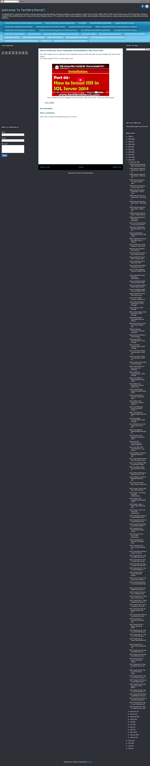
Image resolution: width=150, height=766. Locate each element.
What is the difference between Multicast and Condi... (136, 379)
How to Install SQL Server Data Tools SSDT (137, 262)
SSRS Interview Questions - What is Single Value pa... (137, 213)
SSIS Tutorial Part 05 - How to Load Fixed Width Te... (137, 690)
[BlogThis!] (47, 103)
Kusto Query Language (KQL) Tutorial (18, 27)
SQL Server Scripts (88, 34)
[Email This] (45, 103)
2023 (130, 142)
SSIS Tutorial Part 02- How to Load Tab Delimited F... (137, 703)
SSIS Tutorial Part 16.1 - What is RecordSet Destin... (136, 626)
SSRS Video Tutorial (55, 37)
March (132, 732)
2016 (130, 157)
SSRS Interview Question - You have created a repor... (137, 181)
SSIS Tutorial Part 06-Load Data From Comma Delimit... (137, 685)
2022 (130, 144)
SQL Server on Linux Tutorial (110, 34)
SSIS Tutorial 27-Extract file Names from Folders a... (137, 578)
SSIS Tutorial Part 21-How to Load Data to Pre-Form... (138, 605)
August (132, 719)
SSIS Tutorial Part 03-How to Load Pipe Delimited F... (138, 699)
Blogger (89, 762)
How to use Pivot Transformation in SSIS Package (137, 346)
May (131, 727)
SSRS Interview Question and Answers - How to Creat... (137, 191)
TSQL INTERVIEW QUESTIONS (77, 37)
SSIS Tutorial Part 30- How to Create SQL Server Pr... (138, 564)
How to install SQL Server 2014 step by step (137, 294)
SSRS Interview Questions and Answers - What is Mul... (137, 208)
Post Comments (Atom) (85, 173)
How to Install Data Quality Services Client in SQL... (137, 282)
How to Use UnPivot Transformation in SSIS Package (137, 340)
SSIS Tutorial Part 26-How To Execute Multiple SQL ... (137, 583)
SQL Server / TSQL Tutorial (14, 34)
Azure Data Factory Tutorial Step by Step (60, 23)
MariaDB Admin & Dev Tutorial (80, 27)
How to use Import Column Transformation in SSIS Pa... (137, 358)
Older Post (117, 167)
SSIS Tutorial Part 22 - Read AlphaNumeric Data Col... (137, 601)
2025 (130, 139)
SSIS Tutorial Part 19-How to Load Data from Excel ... (138, 615)
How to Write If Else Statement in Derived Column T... (136, 402)
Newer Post (44, 167)
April (131, 729)
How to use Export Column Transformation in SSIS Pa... (137, 352)
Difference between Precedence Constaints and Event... (137, 330)
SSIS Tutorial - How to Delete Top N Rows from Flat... (137, 505)
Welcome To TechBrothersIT (23, 10)
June (131, 724)
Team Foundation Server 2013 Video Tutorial (107, 37)
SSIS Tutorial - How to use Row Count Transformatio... (137, 511)
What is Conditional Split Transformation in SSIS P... (137, 468)
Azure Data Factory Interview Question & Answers (23, 23)
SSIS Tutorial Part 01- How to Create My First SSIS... (138, 707)
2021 (130, 147)
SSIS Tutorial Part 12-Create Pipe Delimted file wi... (137, 651)
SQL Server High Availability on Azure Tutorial (61, 34)
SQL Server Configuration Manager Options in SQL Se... (137, 228)
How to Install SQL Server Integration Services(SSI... (137, 277)
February (133, 735)
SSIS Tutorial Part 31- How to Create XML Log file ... (137, 560)
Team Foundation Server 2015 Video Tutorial (21, 41)
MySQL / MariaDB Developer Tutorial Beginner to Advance (116, 27)
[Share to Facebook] (51, 103)
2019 (130, 149)
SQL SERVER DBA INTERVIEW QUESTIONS (95, 30)
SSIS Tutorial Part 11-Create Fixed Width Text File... (137, 655)
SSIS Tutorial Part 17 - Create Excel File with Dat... (136, 620)
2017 (130, 154)
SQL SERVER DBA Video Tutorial (125, 30)
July (131, 722)
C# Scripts (82, 23)
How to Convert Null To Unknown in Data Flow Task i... (136, 397)
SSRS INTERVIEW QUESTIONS (33, 37)
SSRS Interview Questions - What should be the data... (138, 165)
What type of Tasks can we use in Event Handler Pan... (137, 325)
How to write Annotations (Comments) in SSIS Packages (136, 303)
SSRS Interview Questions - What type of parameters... (137, 218)
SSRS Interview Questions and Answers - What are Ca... (137, 176)
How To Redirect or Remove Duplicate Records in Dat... (137, 454)
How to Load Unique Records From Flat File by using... (138, 459)
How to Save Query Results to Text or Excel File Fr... (137, 223)
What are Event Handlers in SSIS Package (137, 335)
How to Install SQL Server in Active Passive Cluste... (137, 253)
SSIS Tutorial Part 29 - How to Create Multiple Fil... (137, 569)
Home (81, 167)
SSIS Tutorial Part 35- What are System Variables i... (137, 525)
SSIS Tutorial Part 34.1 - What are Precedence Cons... (136, 541)
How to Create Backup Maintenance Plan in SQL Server (137, 234)
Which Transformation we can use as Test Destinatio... (136, 368)
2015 (130, 160)
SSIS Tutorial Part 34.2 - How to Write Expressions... (136, 535)
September (133, 716)
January (132, 737)
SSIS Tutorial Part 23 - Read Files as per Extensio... (137, 597)
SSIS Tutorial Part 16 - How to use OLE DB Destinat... (138, 631)
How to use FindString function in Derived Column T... (136, 408)
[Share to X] (49, 103)
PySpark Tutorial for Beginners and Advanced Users (58, 30)
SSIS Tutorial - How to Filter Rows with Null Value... (137, 489)
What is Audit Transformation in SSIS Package (138, 363)
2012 (130, 746)
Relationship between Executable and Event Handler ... (136, 319)
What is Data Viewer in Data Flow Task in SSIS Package (137, 313)
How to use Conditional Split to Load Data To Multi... (137, 463)
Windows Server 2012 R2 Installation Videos (70, 41)
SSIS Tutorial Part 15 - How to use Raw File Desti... (137, 635)
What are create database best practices (137, 249)
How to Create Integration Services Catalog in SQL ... (137, 271)
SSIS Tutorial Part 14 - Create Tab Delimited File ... (137, 640)
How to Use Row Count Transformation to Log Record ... (136, 448)
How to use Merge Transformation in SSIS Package (137, 420)
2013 (130, 743)
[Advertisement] (19, 73)
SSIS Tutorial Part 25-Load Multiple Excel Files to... (137, 588)
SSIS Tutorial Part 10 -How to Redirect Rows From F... (137, 666)
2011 (130, 748)
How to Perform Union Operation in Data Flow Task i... (136, 437)
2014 (130, 740)
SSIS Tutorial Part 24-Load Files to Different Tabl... (137, 592)
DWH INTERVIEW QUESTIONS (100, 23)
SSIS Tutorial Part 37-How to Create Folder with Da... (138, 520)
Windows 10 (46, 41)
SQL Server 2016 (34, 34)
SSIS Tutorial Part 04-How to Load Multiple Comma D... (138, 695)
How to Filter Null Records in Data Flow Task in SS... (137, 473)
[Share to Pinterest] (53, 103)
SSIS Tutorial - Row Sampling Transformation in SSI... (137, 500)
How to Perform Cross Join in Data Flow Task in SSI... (137, 425)
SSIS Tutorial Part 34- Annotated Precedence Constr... (136, 530)
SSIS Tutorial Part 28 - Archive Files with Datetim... (136, 574)
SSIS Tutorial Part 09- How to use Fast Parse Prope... (137, 671)
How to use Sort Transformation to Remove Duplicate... (136, 443)
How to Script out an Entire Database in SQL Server (137, 245)
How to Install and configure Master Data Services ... (137, 286)
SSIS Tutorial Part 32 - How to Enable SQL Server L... (137, 556)
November (133, 711)
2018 (130, 152)
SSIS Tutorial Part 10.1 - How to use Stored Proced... (136, 660)
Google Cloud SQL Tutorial (124, 23)
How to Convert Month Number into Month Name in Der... (137, 391)
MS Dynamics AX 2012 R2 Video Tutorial (51, 27)
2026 (130, 136)
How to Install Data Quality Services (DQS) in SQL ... (137, 290)
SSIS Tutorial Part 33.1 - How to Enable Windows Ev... (137, 547)
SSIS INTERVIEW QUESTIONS (135, 34)
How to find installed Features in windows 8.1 (137, 298)
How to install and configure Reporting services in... (137, 266)
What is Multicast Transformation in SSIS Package (137, 373)
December (133, 162)
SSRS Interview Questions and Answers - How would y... (137, 197)
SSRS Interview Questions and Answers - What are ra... (137, 170)
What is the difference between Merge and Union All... (137, 414)
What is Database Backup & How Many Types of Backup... (137, 240)
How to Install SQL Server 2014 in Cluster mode (137, 257)
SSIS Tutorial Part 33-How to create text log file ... (138, 552)
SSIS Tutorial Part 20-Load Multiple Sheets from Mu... (137, 610)
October (132, 714)
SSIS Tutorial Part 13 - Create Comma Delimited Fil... (137, 646)
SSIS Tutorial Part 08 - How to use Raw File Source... (137, 676)
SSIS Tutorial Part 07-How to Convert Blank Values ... (138, 680)
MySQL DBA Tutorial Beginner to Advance (20, 30)
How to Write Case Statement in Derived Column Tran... (136, 385)
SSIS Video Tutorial (12, 37)
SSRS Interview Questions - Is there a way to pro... (137, 186)
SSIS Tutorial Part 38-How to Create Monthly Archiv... (138, 516)
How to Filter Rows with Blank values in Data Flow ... (137, 484)
